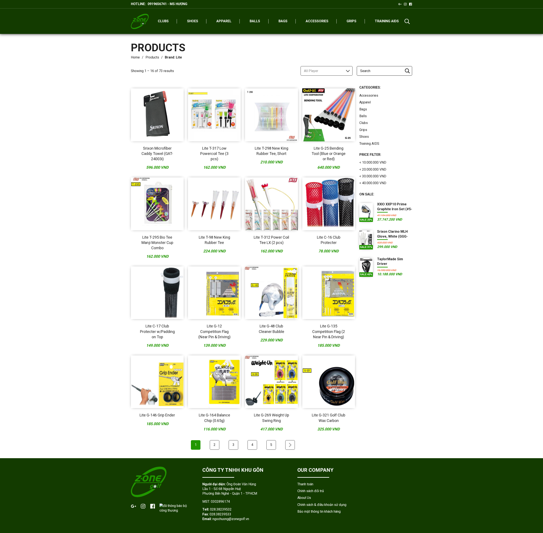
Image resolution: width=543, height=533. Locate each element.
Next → (290, 445)
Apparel (365, 102)
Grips (363, 130)
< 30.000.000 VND (372, 176)
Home (135, 57)
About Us (304, 498)
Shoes (364, 137)
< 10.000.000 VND (372, 162)
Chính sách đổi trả (310, 491)
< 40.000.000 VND (372, 183)
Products (152, 57)
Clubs (363, 123)
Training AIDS (369, 144)
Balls (363, 116)
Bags (363, 109)
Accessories (368, 95)
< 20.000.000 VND (372, 169)
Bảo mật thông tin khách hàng (319, 511)
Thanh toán (305, 484)
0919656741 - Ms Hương (167, 4)
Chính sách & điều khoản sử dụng (321, 505)
